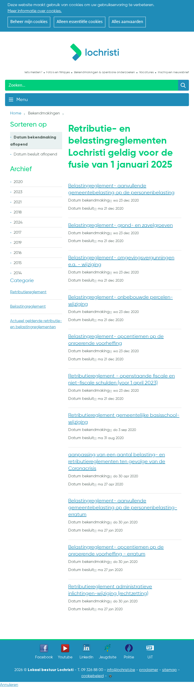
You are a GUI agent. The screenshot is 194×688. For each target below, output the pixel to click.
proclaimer (148, 670)
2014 (18, 273)
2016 (17, 253)
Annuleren (9, 685)
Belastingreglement (28, 307)
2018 (18, 212)
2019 (17, 243)
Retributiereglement (28, 292)
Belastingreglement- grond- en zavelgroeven (120, 225)
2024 (18, 223)
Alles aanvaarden (127, 21)
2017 (17, 233)
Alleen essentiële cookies (80, 21)
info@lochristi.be (121, 670)
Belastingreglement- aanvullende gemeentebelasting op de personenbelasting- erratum (122, 507)
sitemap (169, 670)
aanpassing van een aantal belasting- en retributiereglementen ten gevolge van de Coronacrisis (116, 461)
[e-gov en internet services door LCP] (110, 676)
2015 (18, 263)
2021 (17, 202)
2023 (18, 192)
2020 (18, 182)
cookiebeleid (92, 676)
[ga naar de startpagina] (97, 51)
